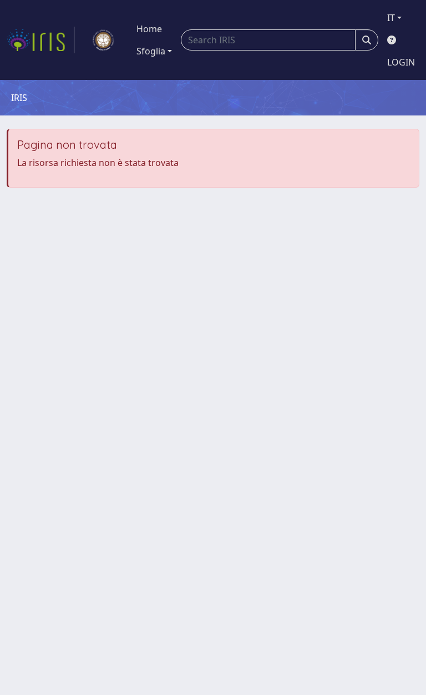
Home (149, 29)
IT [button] (391, 18)
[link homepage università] (103, 40)
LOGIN (401, 62)
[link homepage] (40, 40)
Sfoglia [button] (150, 51)
